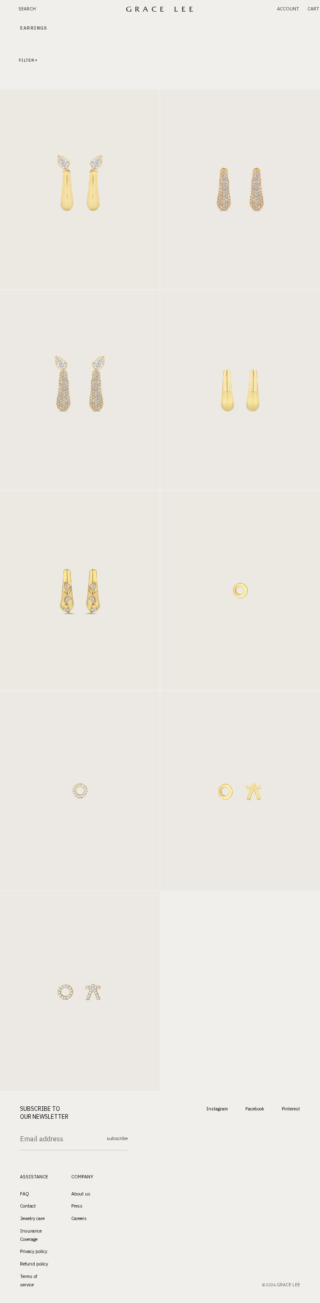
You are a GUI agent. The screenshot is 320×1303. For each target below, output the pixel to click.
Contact (28, 1206)
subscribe (117, 1138)
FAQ (24, 1194)
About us (80, 1194)
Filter (27, 60)
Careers (79, 1218)
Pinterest (291, 1109)
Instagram (217, 1109)
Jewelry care (32, 1218)
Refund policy (34, 1264)
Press (76, 1206)
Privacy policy (33, 1252)
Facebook (254, 1109)
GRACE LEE (288, 1285)
